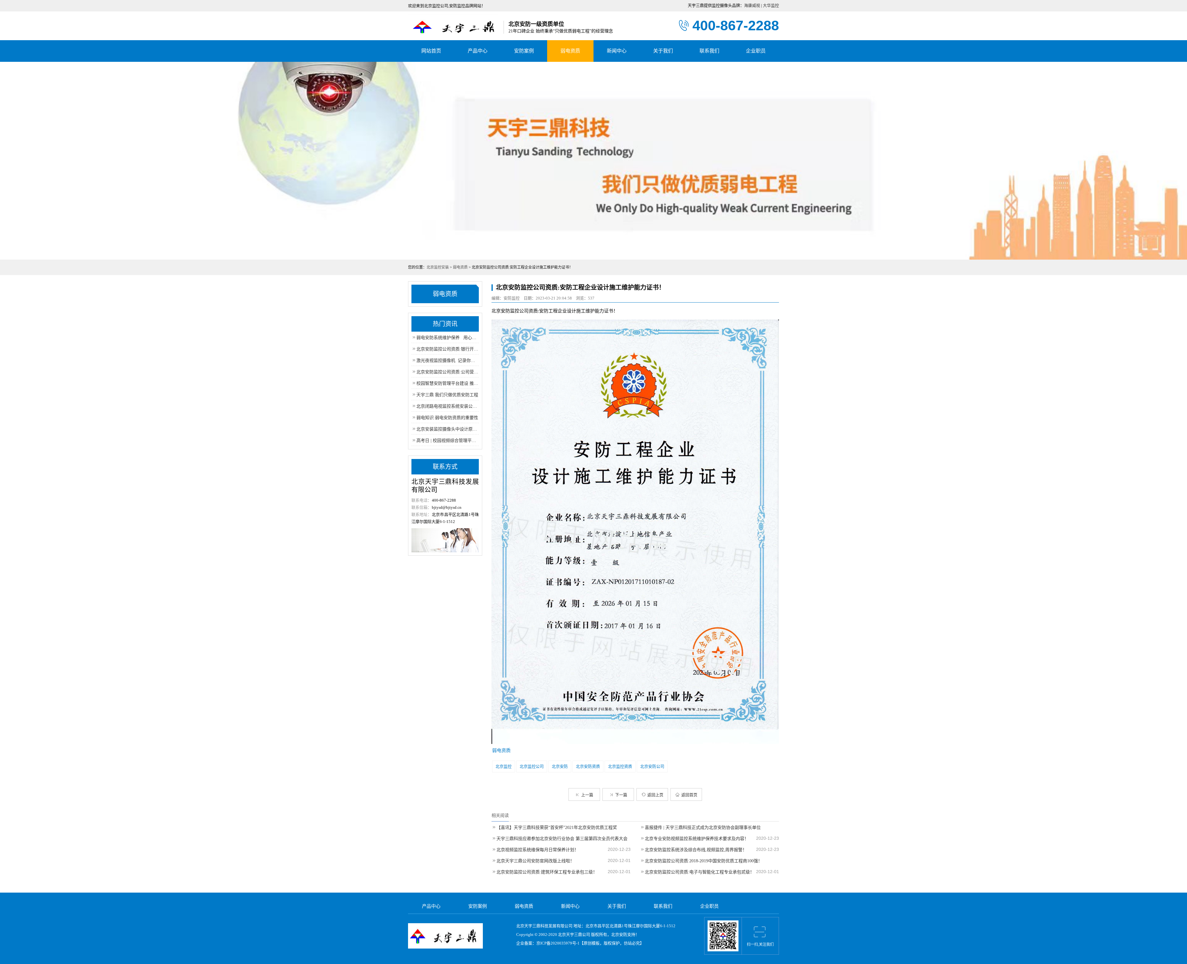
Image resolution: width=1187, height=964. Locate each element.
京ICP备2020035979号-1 (558, 943)
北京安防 (560, 766)
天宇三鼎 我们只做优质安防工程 (447, 395)
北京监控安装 (438, 267)
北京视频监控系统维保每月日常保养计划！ (537, 849)
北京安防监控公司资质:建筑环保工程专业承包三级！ (546, 872)
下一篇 (621, 794)
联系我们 (709, 50)
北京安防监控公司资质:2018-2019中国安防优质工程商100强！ (703, 861)
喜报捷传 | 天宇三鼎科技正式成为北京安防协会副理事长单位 (703, 827)
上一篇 (587, 794)
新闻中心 (617, 50)
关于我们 (663, 50)
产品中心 (477, 50)
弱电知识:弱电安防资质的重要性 (447, 417)
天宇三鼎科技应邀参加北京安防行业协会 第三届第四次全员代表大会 (562, 838)
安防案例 (524, 50)
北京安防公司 (652, 766)
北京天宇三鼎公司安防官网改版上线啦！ (535, 861)
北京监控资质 (620, 766)
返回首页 (689, 794)
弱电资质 (570, 50)
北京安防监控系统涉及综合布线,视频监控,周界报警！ (696, 849)
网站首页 (431, 50)
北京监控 (504, 766)
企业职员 (756, 50)
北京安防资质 (588, 766)
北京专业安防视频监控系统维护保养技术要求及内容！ (697, 838)
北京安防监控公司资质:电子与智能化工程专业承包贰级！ (699, 872)
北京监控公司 (532, 766)
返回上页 (655, 794)
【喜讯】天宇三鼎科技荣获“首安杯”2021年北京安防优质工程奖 (556, 827)
